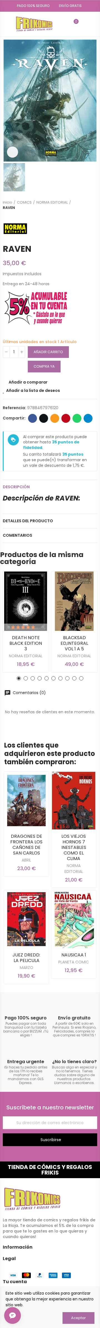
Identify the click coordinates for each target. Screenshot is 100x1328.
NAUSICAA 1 (73, 955)
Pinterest (65, 418)
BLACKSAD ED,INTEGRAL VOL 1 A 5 (74, 643)
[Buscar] (64, 24)
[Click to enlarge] (12, 152)
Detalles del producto (28, 521)
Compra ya (44, 366)
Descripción (16, 487)
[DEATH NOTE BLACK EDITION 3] (26, 601)
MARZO (26, 967)
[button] (31, 6)
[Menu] (5, 23)
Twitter (43, 418)
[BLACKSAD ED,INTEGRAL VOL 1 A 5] (74, 601)
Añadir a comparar (28, 382)
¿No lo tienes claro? (74, 1061)
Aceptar (78, 1317)
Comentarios (17, 535)
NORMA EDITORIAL (25, 656)
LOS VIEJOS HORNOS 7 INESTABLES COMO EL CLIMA (73, 847)
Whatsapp (76, 418)
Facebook (32, 418)
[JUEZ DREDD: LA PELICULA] (26, 919)
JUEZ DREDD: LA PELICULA (26, 958)
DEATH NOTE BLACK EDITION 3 (25, 643)
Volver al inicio (86, 205)
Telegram (88, 418)
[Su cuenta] (84, 23)
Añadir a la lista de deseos (33, 390)
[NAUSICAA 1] (73, 919)
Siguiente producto (93, 205)
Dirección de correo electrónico (54, 418)
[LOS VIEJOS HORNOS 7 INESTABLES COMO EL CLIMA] (73, 800)
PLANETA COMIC (73, 962)
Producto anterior (79, 205)
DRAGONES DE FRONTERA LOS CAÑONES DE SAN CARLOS (26, 844)
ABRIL (26, 860)
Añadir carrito (48, 352)
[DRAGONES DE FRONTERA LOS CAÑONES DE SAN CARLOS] (26, 800)
